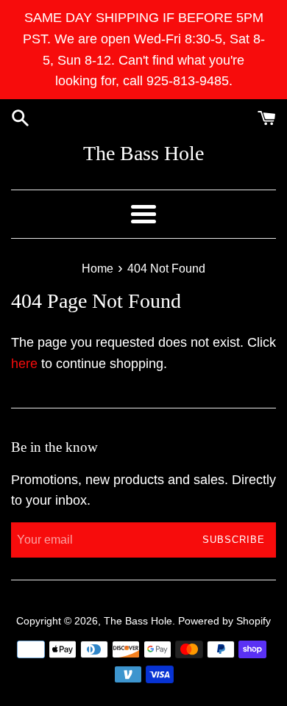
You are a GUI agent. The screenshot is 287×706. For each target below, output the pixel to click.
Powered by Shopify (224, 621)
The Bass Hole (143, 153)
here (24, 363)
